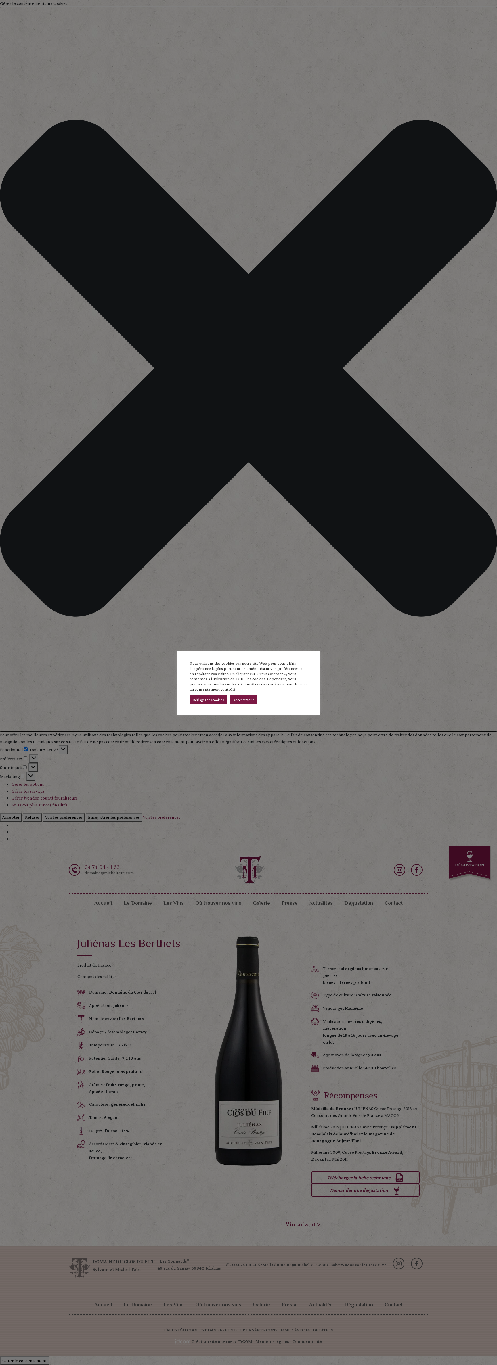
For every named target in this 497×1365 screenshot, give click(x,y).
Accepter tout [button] (244, 700)
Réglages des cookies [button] (208, 700)
